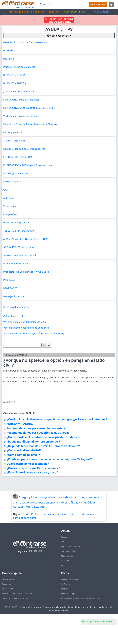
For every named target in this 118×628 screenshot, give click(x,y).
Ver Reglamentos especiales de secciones (26, 327)
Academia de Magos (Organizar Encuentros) (80, 598)
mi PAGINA (9, 50)
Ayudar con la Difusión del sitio (20, 255)
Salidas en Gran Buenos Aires (15, 598)
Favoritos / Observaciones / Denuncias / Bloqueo (30, 124)
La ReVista (65, 584)
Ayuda (63, 542)
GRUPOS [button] (54, 12)
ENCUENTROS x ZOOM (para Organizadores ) (28, 165)
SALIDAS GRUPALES (14, 140)
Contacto (65, 561)
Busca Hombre (8, 584)
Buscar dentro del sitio (15, 263)
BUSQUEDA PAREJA (14, 75)
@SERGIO (31, 514)
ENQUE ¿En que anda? (15, 173)
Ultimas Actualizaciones (16, 307)
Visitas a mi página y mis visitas (20, 116)
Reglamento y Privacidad (72, 546)
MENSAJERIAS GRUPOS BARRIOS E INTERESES (29, 107)
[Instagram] (40, 551)
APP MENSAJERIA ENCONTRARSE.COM (25, 239)
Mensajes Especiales (14, 296)
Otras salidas (47, 514)
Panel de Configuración (16, 222)
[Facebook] (30, 551)
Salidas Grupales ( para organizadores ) (25, 148)
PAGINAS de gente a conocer (19, 66)
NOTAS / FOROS (12, 181)
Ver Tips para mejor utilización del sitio (24, 321)
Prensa (64, 565)
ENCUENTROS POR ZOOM (17, 157)
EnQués (64, 589)
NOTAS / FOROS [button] (100, 12)
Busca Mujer (7, 589)
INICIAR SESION (97, 4)
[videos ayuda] (111, 4)
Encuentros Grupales (70, 579)
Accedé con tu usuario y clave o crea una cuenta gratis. (59, 20)
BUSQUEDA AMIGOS (14, 83)
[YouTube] (35, 551)
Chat (5, 189)
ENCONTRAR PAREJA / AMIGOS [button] (26, 12)
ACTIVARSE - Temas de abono (19, 247)
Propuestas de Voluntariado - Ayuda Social (26, 271)
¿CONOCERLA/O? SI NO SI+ (18, 91)
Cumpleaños (10, 214)
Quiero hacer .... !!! (13, 316)
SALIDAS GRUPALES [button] (75, 12)
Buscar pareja (8, 579)
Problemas (9, 279)
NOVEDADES (10, 288)
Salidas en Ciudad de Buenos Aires (17, 593)
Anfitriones (9, 198)
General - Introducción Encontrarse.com (25, 42)
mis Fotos (8, 58)
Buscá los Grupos (69, 593)
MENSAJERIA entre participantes (21, 99)
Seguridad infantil (68, 551)
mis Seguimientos (12, 132)
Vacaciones (9, 206)
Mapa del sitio (67, 556)
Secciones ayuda (59, 35)
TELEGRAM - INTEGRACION (18, 230)
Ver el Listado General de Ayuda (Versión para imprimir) (33, 333)
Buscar (64, 537)
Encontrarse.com (31, 607)
